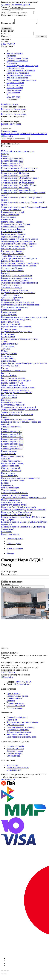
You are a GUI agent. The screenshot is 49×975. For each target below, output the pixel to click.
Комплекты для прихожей (13, 405)
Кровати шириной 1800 (12, 444)
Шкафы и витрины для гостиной (16, 278)
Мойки (4, 351)
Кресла (4, 368)
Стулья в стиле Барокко (12, 268)
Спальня (5, 417)
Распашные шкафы (10, 214)
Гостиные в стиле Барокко (13, 234)
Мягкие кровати (8, 453)
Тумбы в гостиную (10, 295)
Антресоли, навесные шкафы (14, 492)
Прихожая (5, 400)
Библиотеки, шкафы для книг (15, 280)
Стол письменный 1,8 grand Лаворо (17, 180)
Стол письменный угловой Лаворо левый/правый (24, 207)
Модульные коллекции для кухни (16, 331)
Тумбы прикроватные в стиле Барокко (19, 258)
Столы (4, 341)
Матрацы (5, 458)
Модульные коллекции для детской (17, 302)
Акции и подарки (15, 53)
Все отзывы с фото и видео (13, 109)
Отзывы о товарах (15, 708)
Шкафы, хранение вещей (12, 212)
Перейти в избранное (11, 124)
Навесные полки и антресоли (14, 290)
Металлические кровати (12, 456)
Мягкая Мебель (8, 358)
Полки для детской (10, 322)
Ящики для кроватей (10, 324)
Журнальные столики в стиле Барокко (18, 244)
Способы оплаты (14, 698)
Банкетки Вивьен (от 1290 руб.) (15, 380)
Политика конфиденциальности (21, 80)
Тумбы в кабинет (9, 397)
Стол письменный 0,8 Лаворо (15, 173)
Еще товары (6, 531)
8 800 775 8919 (8, 44)
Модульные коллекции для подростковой (20, 305)
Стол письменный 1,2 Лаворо (15, 175)
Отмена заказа (13, 92)
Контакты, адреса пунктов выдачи (22, 65)
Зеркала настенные (10, 466)
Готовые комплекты (10, 300)
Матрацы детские (9, 314)
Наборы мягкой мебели (12, 383)
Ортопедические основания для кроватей (20, 478)
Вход (3, 104)
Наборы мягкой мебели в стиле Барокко (19, 239)
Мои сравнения (14, 770)
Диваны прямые (8, 361)
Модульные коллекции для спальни (17, 419)
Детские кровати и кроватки (14, 307)
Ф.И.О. (4, 12)
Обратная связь (8, 779)
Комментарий (7, 23)
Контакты (11, 56)
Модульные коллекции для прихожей (18, 407)
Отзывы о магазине (16, 705)
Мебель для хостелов (10, 500)
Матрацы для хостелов (11, 502)
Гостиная (5, 273)
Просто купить (13, 693)
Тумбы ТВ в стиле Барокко (13, 256)
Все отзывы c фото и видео (13, 114)
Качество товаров (15, 87)
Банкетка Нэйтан (9, 375)
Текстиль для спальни (11, 470)
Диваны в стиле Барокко (12, 253)
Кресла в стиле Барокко (12, 251)
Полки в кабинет (9, 395)
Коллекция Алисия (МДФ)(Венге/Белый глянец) (23, 510)
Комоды (5, 153)
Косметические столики (12, 463)
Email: (4, 33)
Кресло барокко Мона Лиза (13, 370)
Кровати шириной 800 (11, 166)
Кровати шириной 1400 (12, 439)
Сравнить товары (9, 131)
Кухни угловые (8, 336)
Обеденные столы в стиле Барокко (17, 246)
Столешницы (7, 356)
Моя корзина (12, 765)
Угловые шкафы (8, 217)
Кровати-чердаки (9, 312)
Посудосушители (9, 353)
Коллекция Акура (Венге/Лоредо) (16, 512)
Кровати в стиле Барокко (12, 227)
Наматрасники (8, 473)
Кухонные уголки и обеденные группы (19, 168)
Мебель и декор (14, 543)
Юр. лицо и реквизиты (17, 78)
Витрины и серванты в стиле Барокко (18, 266)
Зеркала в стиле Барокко (12, 236)
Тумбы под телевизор (11, 285)
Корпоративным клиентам (19, 75)
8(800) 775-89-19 (23, 682)
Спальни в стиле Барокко (13, 229)
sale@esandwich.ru (21, 684)
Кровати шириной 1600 (12, 163)
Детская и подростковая (12, 297)
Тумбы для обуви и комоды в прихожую (19, 409)
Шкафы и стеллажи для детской (16, 319)
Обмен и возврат (14, 90)
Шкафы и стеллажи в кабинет (15, 390)
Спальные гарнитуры (11, 427)
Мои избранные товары (18, 767)
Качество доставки (15, 85)
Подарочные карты (10, 534)
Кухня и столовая (9, 329)
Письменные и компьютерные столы (18, 170)
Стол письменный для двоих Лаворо (18, 190)
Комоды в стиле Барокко (12, 270)
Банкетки (5, 373)
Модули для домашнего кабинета (16, 392)
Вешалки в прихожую (11, 402)
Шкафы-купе (7, 219)
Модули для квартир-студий (14, 505)
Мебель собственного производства (17, 151)
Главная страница (15, 539)
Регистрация (12, 104)
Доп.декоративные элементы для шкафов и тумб (23, 497)
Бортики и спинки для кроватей (16, 327)
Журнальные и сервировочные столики (19, 283)
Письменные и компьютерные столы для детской (24, 317)
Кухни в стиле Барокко (11, 231)
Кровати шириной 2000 (12, 446)
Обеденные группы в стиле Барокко (18, 241)
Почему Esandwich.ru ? (17, 60)
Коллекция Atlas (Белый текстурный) (18, 507)
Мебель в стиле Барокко (12, 222)
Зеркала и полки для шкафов (14, 495)
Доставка (11, 701)
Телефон (5, 10)
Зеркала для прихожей (11, 412)
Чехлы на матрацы (9, 475)
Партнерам (12, 63)
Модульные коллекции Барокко (15, 224)
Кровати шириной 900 (11, 434)
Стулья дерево (7, 346)
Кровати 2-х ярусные (11, 309)
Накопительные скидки (17, 58)
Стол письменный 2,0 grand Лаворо (17, 183)
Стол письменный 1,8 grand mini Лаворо (20, 178)
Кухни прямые (8, 334)
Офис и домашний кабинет (13, 385)
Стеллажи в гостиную (11, 288)
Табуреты (5, 348)
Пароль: (5, 36)
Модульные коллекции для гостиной (18, 292)
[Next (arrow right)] (5, 973)
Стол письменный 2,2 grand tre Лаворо (19, 185)
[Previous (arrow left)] (2, 973)
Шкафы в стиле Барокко (12, 261)
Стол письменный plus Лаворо (15, 187)
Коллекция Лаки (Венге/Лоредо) (16, 514)
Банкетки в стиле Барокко (13, 248)
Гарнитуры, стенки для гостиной (16, 275)
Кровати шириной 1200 (12, 161)
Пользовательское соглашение (21, 70)
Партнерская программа (18, 73)
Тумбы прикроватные (11, 209)
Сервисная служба (15, 82)
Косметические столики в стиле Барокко (20, 263)
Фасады (10, 553)
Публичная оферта (15, 68)
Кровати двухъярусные (11, 158)
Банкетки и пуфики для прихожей (17, 414)
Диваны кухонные (9, 344)
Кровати (5, 156)
